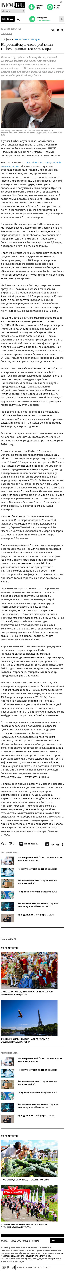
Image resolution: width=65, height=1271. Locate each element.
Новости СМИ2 (8, 938)
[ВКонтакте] (53, 30)
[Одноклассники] (62, 30)
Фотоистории (9, 948)
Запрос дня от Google (27, 39)
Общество (6, 33)
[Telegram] (58, 30)
